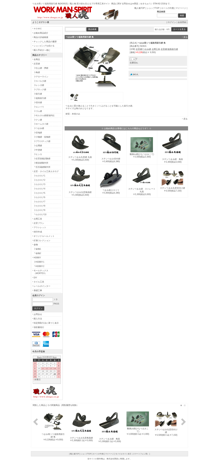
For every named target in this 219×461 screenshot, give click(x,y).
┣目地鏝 (38, 132)
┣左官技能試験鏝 (42, 158)
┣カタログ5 (39, 193)
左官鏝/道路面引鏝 (169, 49)
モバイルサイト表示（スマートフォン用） (132, 454)
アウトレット (40, 227)
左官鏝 (37, 63)
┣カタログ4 (39, 188)
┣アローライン (41, 76)
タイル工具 (39, 282)
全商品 (37, 59)
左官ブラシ (39, 223)
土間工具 (156, 49)
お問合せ (38, 314)
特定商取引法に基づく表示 (46, 323)
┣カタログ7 (39, 201)
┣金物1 (37, 249)
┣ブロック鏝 (40, 89)
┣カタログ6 (39, 197)
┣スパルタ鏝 (40, 81)
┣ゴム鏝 (38, 111)
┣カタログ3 (39, 184)
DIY (35, 277)
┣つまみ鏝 (39, 128)
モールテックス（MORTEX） (41, 271)
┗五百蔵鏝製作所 (42, 167)
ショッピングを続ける (44, 46)
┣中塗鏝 (38, 150)
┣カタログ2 (39, 180)
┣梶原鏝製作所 (41, 163)
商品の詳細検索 (41, 37)
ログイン (172, 22)
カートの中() (167, 8)
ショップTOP (153, 8)
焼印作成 (38, 232)
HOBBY (37, 257)
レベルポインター (42, 286)
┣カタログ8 (39, 206)
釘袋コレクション (42, 240)
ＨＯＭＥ (38, 28)
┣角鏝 (37, 72)
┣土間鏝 (38, 145)
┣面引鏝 (38, 94)
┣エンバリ (39, 107)
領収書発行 (39, 327)
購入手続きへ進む (42, 50)
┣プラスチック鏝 (42, 141)
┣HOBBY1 (39, 262)
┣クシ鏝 (38, 120)
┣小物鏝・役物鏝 (42, 137)
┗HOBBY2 (39, 266)
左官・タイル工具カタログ (46, 171)
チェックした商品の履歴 (45, 41)
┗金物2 (37, 253)
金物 (36, 244)
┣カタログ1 (39, 175)
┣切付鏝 (38, 102)
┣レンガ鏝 (39, 85)
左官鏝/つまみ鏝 (143, 49)
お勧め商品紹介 (41, 33)
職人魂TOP (139, 8)
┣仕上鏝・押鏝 (41, 68)
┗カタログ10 (40, 214)
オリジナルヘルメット (44, 236)
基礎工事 (38, 290)
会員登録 (182, 22)
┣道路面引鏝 (40, 98)
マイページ (181, 8)
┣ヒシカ (38, 154)
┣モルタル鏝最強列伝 (44, 115)
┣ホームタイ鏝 (41, 124)
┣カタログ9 (39, 210)
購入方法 (38, 318)
